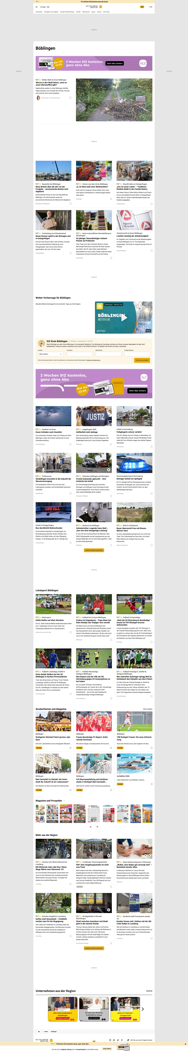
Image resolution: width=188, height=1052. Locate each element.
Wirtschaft (85, 12)
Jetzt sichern (107, 1049)
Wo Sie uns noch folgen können (141, 1040)
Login (150, 7)
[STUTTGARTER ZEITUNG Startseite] (94, 6)
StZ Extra (106, 12)
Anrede (40, 350)
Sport (93, 12)
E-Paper (43, 7)
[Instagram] (110, 1040)
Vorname (69, 350)
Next (143, 1009)
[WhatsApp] (114, 1040)
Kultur (99, 12)
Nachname (99, 350)
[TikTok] (118, 1040)
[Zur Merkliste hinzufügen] (70, 97)
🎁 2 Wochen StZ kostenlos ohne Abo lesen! (94, 1)
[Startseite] (39, 1031)
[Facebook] (121, 1040)
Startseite (39, 12)
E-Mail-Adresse (128, 350)
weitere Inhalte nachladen (94, 550)
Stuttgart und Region (51, 12)
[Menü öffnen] (36, 7)
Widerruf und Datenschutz (93, 360)
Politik (78, 12)
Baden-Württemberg (67, 12)
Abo (142, 7)
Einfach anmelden (142, 360)
